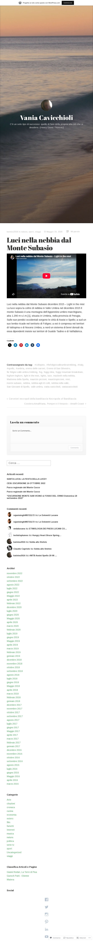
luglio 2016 (12, 769)
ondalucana (19, 529)
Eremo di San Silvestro (58, 368)
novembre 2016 (14, 754)
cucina (10, 811)
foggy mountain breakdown (69, 372)
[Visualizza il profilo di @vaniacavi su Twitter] (46, 907)
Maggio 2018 (13, 686)
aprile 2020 (12, 622)
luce (50, 375)
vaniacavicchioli (69, 386)
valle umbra (37, 386)
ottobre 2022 (13, 577)
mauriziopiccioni (56, 379)
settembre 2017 (15, 716)
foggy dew (49, 372)
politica (10, 841)
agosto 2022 (13, 584)
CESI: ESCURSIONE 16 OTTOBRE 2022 (26, 483)
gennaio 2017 (13, 746)
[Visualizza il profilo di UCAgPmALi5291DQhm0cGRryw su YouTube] (46, 937)
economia (11, 815)
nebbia (26, 383)
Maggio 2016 (13, 776)
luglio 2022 (12, 588)
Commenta (75, 448)
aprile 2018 (12, 690)
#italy (80, 365)
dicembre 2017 (14, 705)
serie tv (10, 845)
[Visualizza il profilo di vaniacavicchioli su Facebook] (46, 900)
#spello (10, 368)
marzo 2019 (13, 648)
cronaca (11, 807)
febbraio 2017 (14, 742)
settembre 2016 (15, 761)
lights (43, 375)
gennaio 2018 (13, 701)
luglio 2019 (12, 633)
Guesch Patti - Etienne (18, 876)
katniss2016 (12, 232)
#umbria (20, 368)
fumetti (10, 826)
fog (40, 372)
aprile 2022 (12, 599)
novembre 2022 (14, 573)
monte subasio (14, 383)
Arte (9, 799)
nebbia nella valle (60, 383)
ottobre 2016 (13, 757)
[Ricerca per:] (29, 463)
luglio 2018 (12, 678)
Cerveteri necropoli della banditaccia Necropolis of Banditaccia (42, 398)
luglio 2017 (12, 723)
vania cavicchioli (52, 386)
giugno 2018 (13, 682)
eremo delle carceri (35, 368)
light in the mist (31, 375)
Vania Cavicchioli (46, 117)
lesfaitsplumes (20, 535)
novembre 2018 (14, 663)
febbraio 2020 (14, 629)
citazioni (11, 803)
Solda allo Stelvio (38, 542)
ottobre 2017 (13, 712)
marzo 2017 (13, 738)
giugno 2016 (13, 772)
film (8, 822)
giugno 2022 (13, 592)
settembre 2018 (15, 671)
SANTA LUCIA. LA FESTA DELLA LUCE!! (26, 479)
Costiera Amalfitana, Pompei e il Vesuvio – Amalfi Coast (54, 403)
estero (10, 818)
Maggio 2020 (13, 618)
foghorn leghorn (14, 375)
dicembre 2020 (14, 607)
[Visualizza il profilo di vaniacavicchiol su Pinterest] (46, 922)
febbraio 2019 (14, 652)
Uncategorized (14, 852)
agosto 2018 (13, 675)
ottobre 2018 (13, 667)
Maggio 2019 (13, 641)
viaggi (38, 232)
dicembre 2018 (14, 660)
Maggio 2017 (13, 731)
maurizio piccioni (38, 379)
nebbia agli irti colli (40, 383)
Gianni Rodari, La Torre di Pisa (22, 872)
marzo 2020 (13, 626)
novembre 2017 (14, 708)
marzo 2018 (13, 693)
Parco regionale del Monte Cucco (23, 487)
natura (24, 232)
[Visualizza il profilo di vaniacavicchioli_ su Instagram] (46, 914)
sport (31, 232)
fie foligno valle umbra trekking (22, 372)
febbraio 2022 (14, 603)
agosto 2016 (13, 765)
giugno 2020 (13, 614)
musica (10, 833)
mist (68, 379)
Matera (10, 879)
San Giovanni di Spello (18, 386)
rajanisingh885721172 (24, 515)
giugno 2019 (13, 637)
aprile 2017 (12, 735)
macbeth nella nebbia (64, 375)
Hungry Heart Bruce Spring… (46, 535)
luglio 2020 (12, 611)
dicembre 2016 (14, 750)
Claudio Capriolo (21, 549)
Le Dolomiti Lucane (48, 515)
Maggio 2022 (13, 596)
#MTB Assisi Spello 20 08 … (43, 555)
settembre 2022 (15, 581)
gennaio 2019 (13, 656)
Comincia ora (68, 3)
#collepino (39, 365)
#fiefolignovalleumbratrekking (61, 365)
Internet (11, 830)
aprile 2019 (12, 645)
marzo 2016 (13, 784)
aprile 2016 (12, 780)
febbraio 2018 (14, 697)
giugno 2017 (13, 727)
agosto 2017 (13, 720)
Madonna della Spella (17, 379)
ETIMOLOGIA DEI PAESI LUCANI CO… (48, 529)
